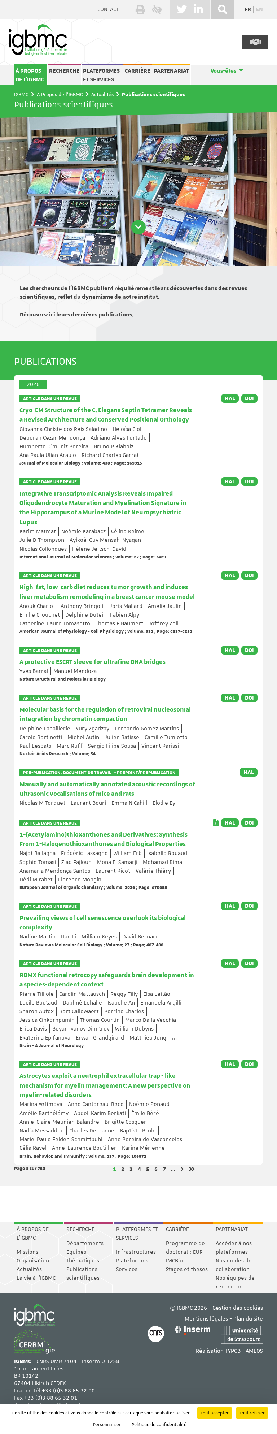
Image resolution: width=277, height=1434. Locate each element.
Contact (108, 9)
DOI (249, 398)
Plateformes (132, 1260)
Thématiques (82, 1260)
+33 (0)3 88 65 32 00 (68, 1390)
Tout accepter (215, 1413)
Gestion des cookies (237, 1308)
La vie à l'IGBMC (36, 1278)
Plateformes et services (101, 75)
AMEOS (254, 1351)
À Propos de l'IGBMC (30, 75)
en (259, 9)
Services (126, 1269)
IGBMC (21, 94)
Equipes (76, 1252)
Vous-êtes (223, 70)
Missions (27, 1252)
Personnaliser (107, 1424)
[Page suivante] (182, 1169)
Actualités (102, 94)
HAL (230, 398)
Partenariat (171, 70)
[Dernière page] (192, 1169)
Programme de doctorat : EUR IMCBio (185, 1252)
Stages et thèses (187, 1269)
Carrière (137, 70)
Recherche (64, 70)
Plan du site (248, 1318)
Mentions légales (206, 1318)
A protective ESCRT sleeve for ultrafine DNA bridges (92, 662)
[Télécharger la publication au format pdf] (216, 822)
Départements (85, 1243)
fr (248, 9)
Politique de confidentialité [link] (159, 1424)
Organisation (33, 1260)
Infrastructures (136, 1252)
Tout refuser (252, 1413)
